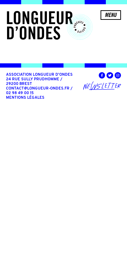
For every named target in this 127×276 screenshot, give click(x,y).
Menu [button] (110, 14)
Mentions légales (25, 98)
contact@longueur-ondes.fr (37, 89)
